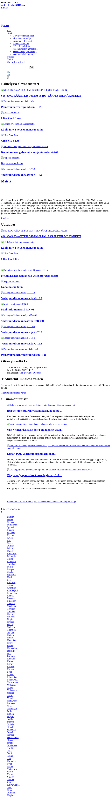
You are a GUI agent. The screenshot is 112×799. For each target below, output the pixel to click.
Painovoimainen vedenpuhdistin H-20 (24, 354)
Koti (9, 30)
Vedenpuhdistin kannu (23, 54)
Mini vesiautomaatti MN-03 (17, 309)
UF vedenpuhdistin (21, 46)
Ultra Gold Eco (10, 140)
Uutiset (10, 56)
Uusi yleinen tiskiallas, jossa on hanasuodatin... (35, 429)
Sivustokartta (13, 493)
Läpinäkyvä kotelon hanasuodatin (22, 129)
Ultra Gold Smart (11, 118)
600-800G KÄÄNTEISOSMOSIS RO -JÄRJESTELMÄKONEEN (41, 95)
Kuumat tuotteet (14, 491)
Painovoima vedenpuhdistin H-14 (21, 106)
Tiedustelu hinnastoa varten (13, 392)
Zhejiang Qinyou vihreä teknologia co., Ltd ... (34, 475)
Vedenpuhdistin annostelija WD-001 (22, 320)
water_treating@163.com (13, 5)
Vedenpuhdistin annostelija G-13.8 (21, 298)
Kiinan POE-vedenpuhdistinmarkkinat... (31, 453)
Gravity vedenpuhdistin (23, 35)
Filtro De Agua (29, 501)
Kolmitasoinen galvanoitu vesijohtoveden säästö (29, 152)
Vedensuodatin (44, 501)
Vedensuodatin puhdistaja (64, 501)
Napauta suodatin (21, 43)
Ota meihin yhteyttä (16, 62)
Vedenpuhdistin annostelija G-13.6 (21, 174)
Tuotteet (10, 33)
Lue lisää (5, 218)
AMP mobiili (13, 496)
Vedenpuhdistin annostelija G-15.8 (21, 343)
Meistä (10, 59)
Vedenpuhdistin (14, 501)
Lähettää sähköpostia (10, 509)
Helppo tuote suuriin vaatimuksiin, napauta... (34, 410)
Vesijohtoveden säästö (23, 41)
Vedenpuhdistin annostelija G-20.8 (21, 332)
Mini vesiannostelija (22, 38)
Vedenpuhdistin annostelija (25, 49)
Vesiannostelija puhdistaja (24, 51)
